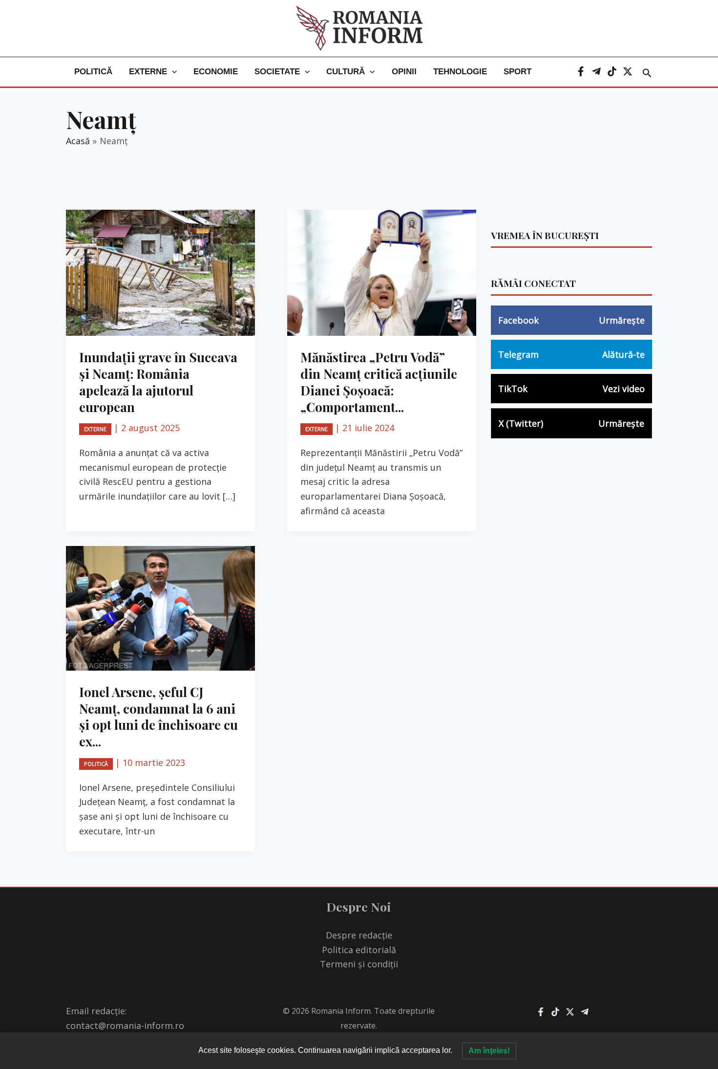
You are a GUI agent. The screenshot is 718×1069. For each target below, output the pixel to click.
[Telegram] (596, 71)
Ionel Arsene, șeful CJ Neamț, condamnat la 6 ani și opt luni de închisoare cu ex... (158, 716)
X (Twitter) (571, 423)
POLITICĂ (93, 71)
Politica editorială (359, 950)
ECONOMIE (215, 71)
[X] (628, 71)
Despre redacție (359, 935)
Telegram (571, 354)
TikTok (571, 388)
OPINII (404, 71)
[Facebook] (581, 71)
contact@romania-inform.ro (125, 1025)
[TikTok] (612, 71)
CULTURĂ (345, 71)
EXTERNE (148, 71)
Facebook (571, 320)
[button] (172, 72)
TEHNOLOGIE (460, 71)
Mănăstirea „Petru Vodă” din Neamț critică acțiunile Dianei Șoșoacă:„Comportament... (378, 382)
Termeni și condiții (359, 964)
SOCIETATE (277, 71)
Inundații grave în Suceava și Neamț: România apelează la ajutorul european (158, 382)
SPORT (517, 71)
